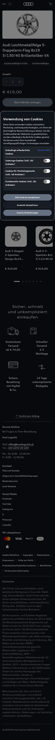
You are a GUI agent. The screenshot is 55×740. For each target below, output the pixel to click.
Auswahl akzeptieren (27, 205)
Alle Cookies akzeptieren (27, 197)
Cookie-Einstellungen (27, 213)
